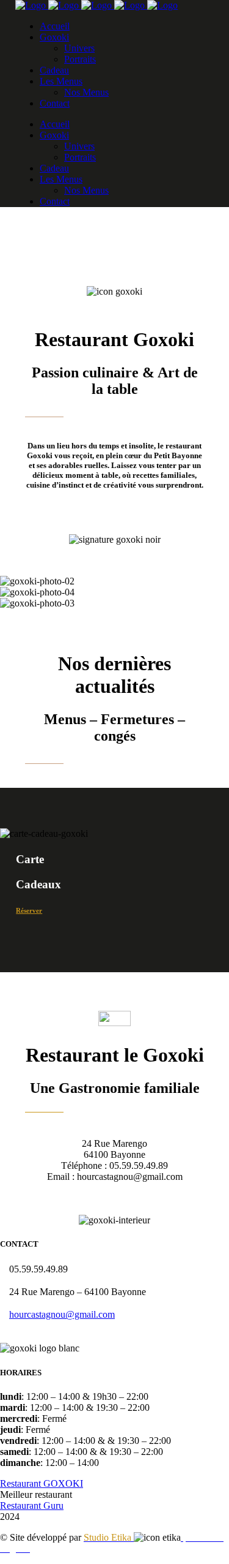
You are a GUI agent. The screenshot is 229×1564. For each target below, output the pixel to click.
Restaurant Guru (32, 1505)
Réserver (29, 910)
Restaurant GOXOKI (41, 1483)
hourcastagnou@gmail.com (62, 1314)
